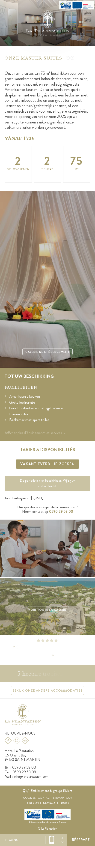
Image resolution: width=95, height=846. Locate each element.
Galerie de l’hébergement (47, 352)
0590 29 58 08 (24, 772)
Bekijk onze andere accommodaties (47, 690)
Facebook (8, 740)
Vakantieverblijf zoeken (47, 464)
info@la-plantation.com (31, 776)
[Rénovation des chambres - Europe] (76, 5)
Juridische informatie (42, 803)
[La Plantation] (47, 23)
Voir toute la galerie (47, 610)
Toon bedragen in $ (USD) (24, 498)
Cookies (29, 798)
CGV (69, 798)
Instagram (16, 740)
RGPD (65, 803)
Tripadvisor (25, 740)
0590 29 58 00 (51, 840)
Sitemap (58, 798)
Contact (44, 798)
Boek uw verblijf (81, 840)
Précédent (68, 58)
